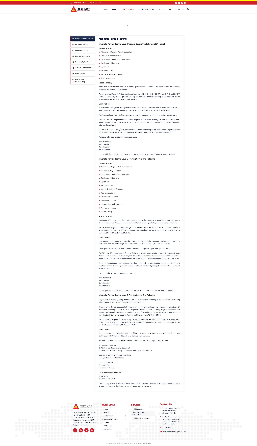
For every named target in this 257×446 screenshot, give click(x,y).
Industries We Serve (146, 9)
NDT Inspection (138, 409)
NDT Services (128, 9)
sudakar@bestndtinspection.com (95, 3)
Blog (169, 9)
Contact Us (179, 9)
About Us (115, 9)
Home (105, 9)
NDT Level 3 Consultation (141, 418)
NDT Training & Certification (138, 413)
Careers (161, 9)
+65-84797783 (77, 3)
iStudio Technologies (144, 443)
